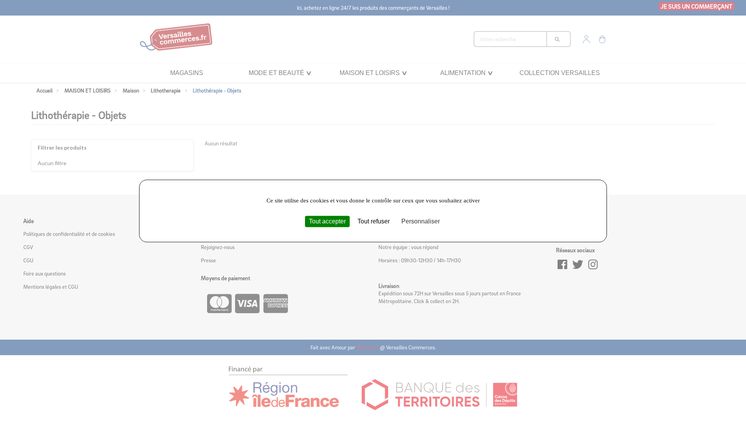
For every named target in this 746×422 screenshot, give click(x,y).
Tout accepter (327, 221)
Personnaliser (420, 221)
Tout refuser (373, 221)
